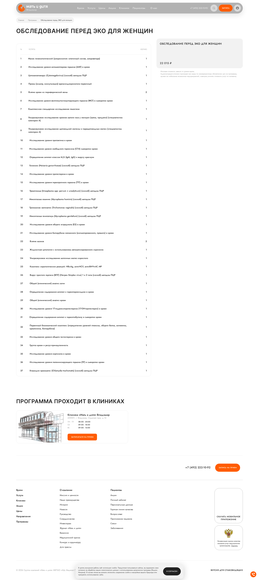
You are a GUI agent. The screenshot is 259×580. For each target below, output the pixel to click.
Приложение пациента (121, 518)
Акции (112, 8)
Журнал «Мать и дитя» (70, 528)
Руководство (65, 514)
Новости (63, 509)
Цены (102, 8)
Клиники (124, 8)
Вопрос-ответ (116, 514)
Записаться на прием (82, 437)
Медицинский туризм (70, 537)
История (64, 504)
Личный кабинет (118, 500)
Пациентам (139, 8)
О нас (153, 8)
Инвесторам (65, 523)
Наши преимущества (69, 500)
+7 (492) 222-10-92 (199, 8)
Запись (225, 8)
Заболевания (116, 528)
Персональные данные (121, 504)
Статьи (113, 523)
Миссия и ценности (69, 495)
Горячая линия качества (121, 509)
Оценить (234, 546)
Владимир (31, 9)
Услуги (91, 8)
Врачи (80, 8)
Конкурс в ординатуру (70, 542)
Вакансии (64, 532)
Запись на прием (228, 467)
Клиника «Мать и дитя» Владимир (89, 415)
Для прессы (65, 547)
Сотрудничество (67, 518)
